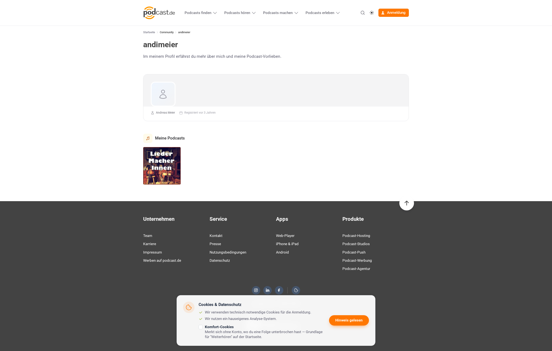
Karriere (149, 244)
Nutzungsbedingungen (228, 252)
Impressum (152, 252)
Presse (215, 244)
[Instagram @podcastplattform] (256, 290)
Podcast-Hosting (356, 235)
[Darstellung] (372, 13)
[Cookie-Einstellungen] (296, 290)
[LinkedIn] (267, 290)
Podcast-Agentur (356, 268)
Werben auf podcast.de (162, 260)
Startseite (149, 32)
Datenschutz (220, 260)
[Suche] (363, 13)
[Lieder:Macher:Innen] (162, 166)
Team (147, 235)
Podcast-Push (353, 252)
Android (282, 252)
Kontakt (216, 235)
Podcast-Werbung (357, 260)
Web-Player (285, 235)
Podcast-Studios (356, 244)
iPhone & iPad (287, 244)
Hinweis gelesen (349, 320)
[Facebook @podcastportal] (279, 290)
